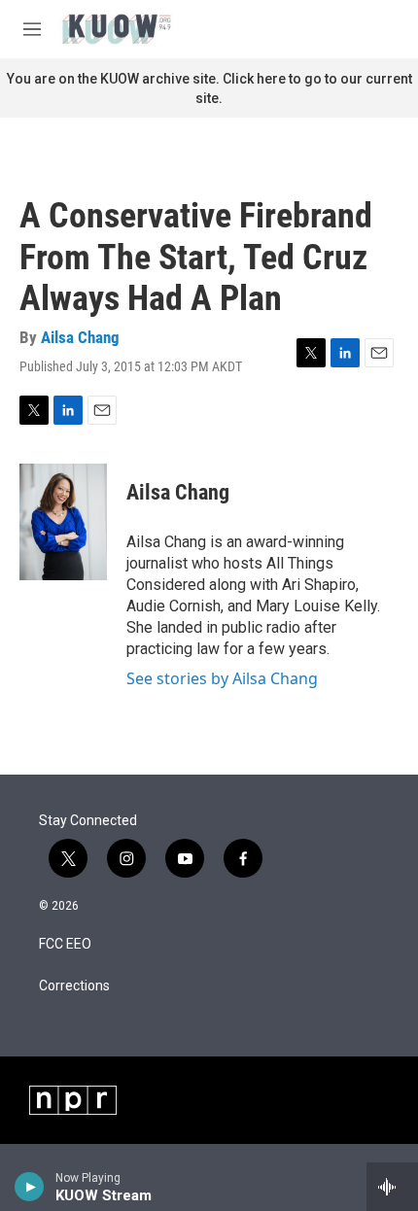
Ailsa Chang (80, 337)
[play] (29, 1186)
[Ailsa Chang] (63, 522)
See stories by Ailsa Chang (222, 678)
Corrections (74, 986)
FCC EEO (65, 944)
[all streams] (392, 1186)
